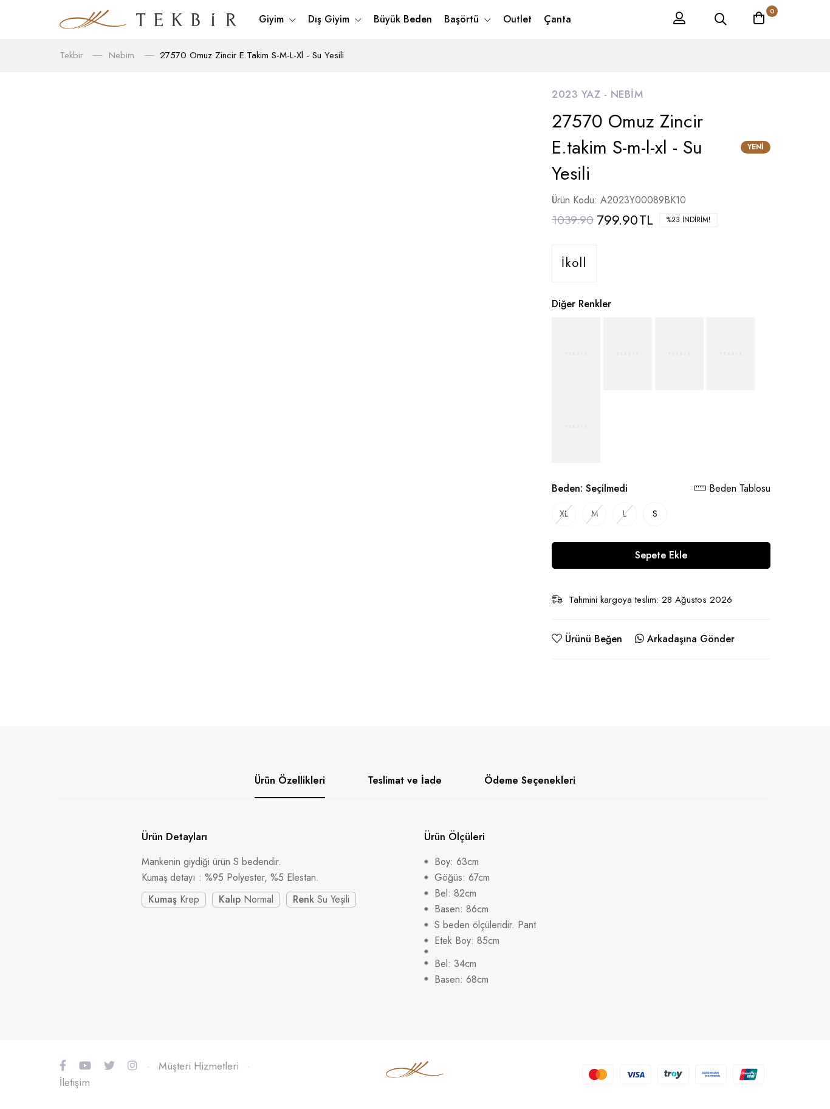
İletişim (75, 1082)
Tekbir (71, 55)
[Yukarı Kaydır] (799, 1001)
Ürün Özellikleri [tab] (290, 780)
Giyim (273, 19)
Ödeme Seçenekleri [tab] (529, 780)
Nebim (121, 55)
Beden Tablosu (738, 488)
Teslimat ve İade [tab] (405, 780)
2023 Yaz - (581, 94)
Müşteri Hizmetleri (199, 1066)
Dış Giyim (330, 19)
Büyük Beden (403, 19)
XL (564, 513)
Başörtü (463, 19)
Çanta (557, 19)
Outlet (517, 19)
